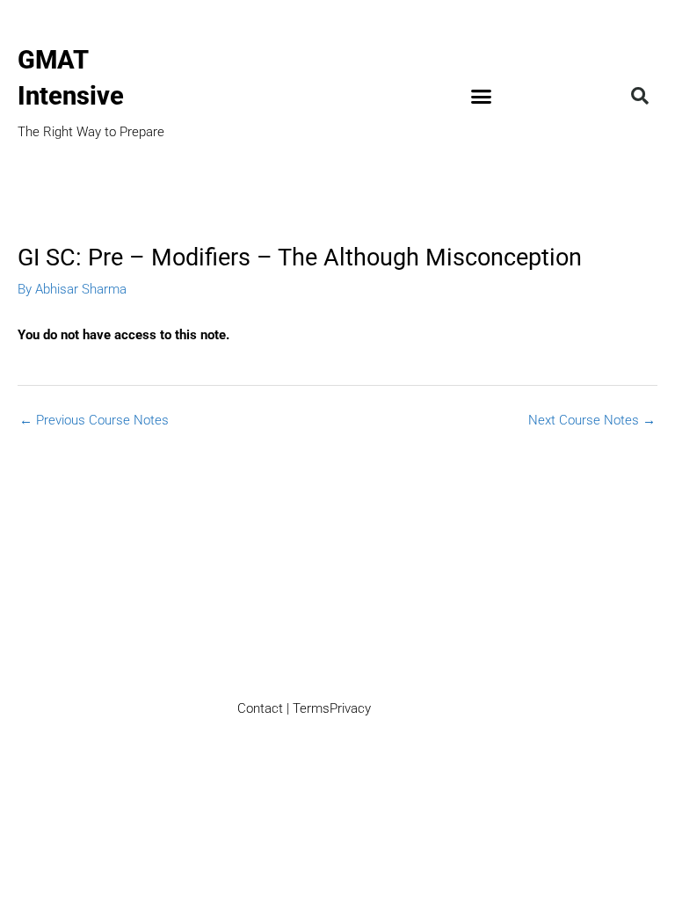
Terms (311, 708)
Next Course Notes (592, 420)
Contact (260, 708)
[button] (481, 95)
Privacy (350, 708)
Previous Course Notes (94, 420)
